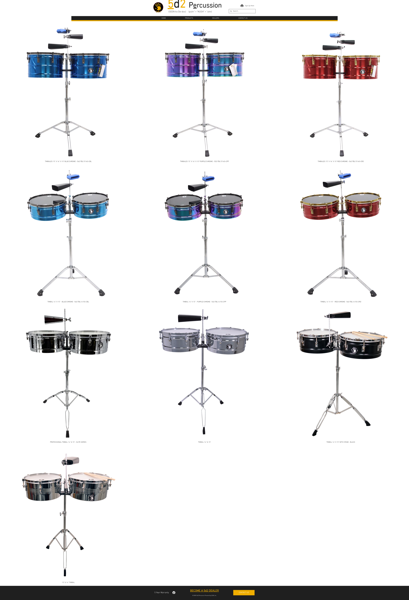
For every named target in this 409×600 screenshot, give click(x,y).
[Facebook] (174, 592)
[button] (189, 18)
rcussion (207, 6)
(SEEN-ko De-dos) (177, 11)
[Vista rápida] (68, 93)
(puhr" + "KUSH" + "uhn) (200, 11)
